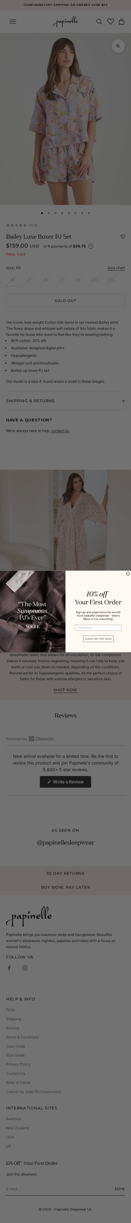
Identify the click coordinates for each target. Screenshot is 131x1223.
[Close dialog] (128, 573)
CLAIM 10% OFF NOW (98, 638)
